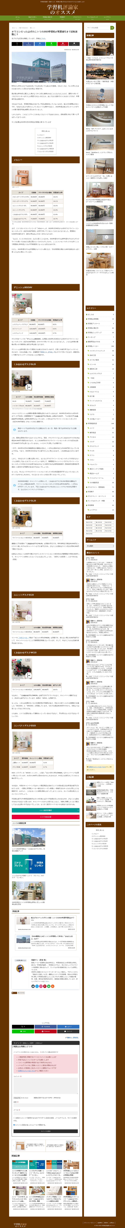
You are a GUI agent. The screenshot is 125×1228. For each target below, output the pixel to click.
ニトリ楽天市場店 (46, 810)
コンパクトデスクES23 (46, 151)
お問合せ (112, 1222)
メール (17, 1110)
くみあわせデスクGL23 (46, 143)
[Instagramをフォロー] (41, 986)
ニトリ (15, 992)
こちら (43, 38)
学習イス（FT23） (47, 352)
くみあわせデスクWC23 (46, 148)
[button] (112, 28)
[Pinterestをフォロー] (45, 986)
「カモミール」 (23, 638)
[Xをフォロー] (37, 986)
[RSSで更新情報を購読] (52, 986)
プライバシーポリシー (90, 1222)
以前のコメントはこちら (26, 1071)
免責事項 (100, 1222)
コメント (18, 1076)
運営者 (106, 1222)
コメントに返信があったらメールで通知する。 (31, 1125)
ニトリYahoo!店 (45, 817)
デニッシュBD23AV (45, 137)
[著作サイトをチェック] (33, 986)
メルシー (41, 135)
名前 (16, 1102)
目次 (43, 131)
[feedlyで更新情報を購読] (48, 986)
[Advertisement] (46, 270)
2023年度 (22, 992)
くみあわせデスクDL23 (46, 140)
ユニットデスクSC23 (45, 146)
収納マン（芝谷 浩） (39, 960)
